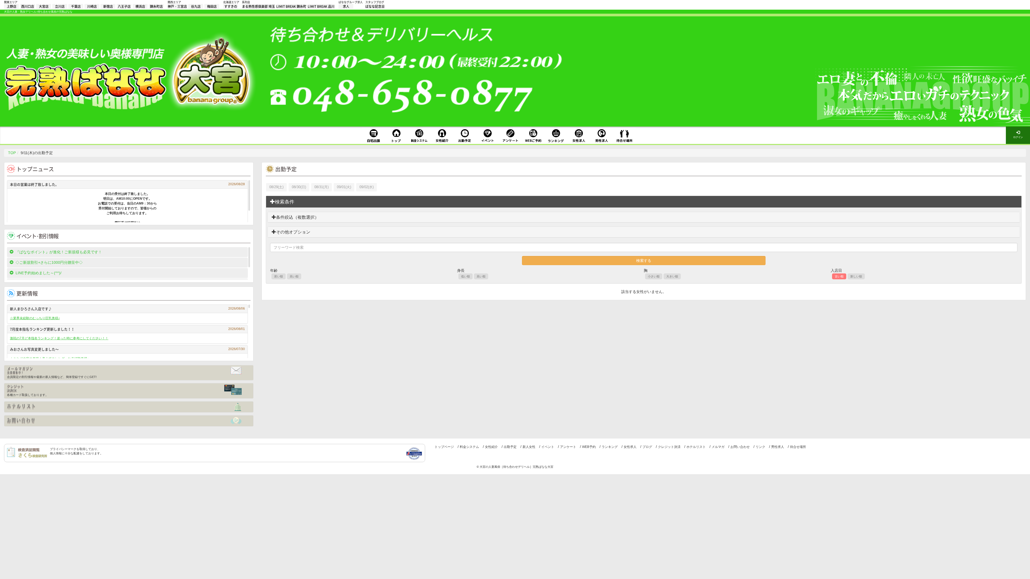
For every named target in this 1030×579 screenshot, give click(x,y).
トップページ (444, 447)
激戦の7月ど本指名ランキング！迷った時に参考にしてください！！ (59, 338)
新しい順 (856, 276)
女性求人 (630, 447)
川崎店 (92, 6)
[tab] (643, 202)
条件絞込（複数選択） (297, 217)
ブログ (647, 447)
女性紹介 (491, 447)
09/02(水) (366, 187)
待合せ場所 (798, 447)
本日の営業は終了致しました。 (127, 184)
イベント (547, 447)
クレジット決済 (669, 447)
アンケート (568, 447)
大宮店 (44, 6)
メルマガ (718, 447)
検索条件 (284, 202)
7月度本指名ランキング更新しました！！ (127, 329)
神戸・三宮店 (177, 6)
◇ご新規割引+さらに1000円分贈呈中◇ (49, 262)
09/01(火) (344, 187)
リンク (760, 447)
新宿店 (108, 6)
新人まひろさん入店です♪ (127, 308)
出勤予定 (510, 447)
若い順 (278, 276)
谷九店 (196, 6)
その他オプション (293, 232)
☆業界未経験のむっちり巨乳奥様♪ (35, 318)
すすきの (230, 6)
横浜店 (140, 6)
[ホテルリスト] (128, 407)
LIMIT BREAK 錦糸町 (291, 6)
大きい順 (672, 276)
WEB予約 (589, 447)
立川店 (60, 6)
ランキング (610, 447)
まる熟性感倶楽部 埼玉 (258, 6)
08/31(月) (321, 187)
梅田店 (212, 6)
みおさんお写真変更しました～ (127, 349)
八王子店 (124, 6)
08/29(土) (276, 187)
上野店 (11, 6)
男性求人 (777, 447)
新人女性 (529, 447)
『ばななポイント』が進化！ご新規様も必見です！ (59, 252)
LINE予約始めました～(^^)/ (38, 273)
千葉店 (76, 6)
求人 (346, 6)
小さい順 (654, 276)
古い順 (839, 276)
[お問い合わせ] (128, 420)
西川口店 (27, 6)
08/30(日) (299, 187)
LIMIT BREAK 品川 (321, 6)
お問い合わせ (740, 447)
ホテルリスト (696, 447)
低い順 (465, 276)
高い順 (294, 276)
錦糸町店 (156, 6)
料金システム (469, 447)
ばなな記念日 (375, 6)
